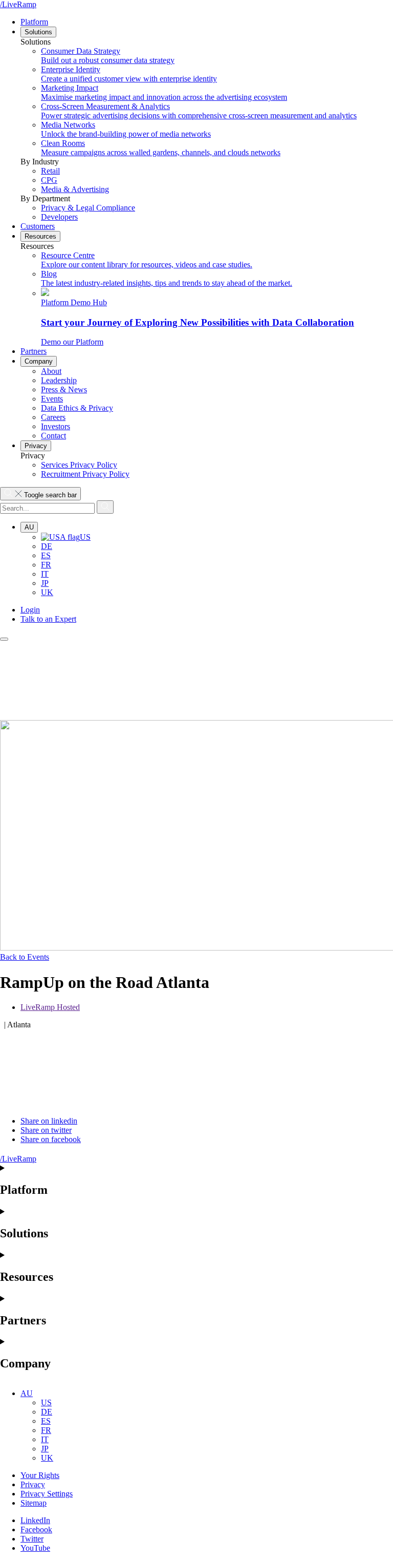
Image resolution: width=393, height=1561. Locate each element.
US (85, 537)
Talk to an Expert (48, 619)
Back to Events (24, 957)
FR (46, 564)
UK (47, 592)
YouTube (35, 1548)
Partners (33, 351)
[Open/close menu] (4, 639)
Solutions (38, 32)
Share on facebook (50, 1139)
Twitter (31, 1538)
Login (30, 609)
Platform (34, 21)
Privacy (36, 446)
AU (29, 527)
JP (45, 583)
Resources (40, 236)
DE (46, 546)
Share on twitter (46, 1130)
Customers (37, 226)
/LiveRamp (18, 4)
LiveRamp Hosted (50, 1007)
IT (45, 573)
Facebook (36, 1529)
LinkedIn (35, 1520)
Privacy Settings (46, 1493)
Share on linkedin (48, 1120)
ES (46, 555)
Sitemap (33, 1503)
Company (39, 361)
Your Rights (39, 1475)
